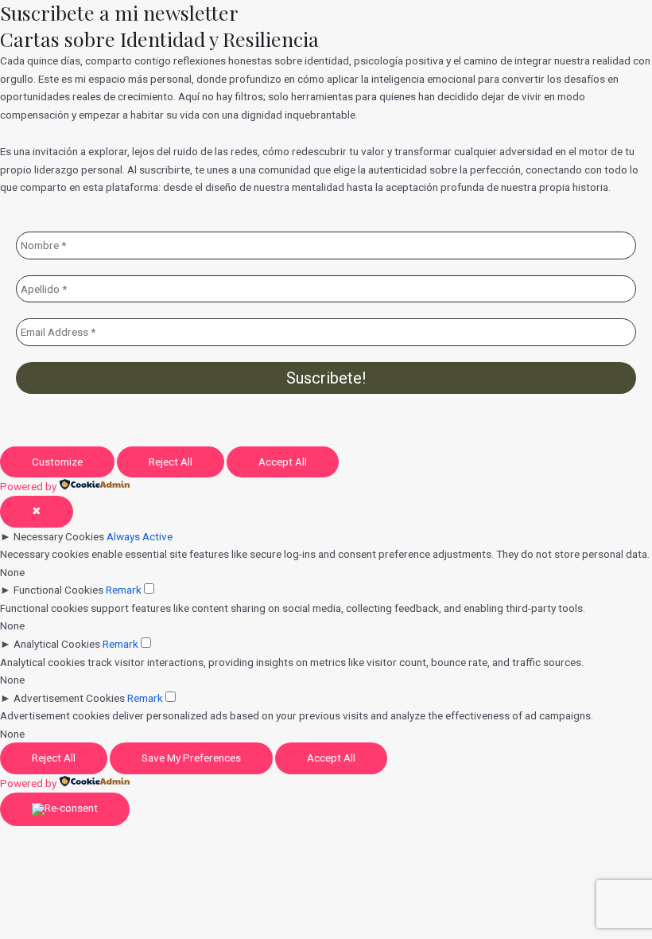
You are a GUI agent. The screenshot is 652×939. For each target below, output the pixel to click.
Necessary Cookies (59, 536)
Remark (124, 589)
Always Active (140, 536)
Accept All (282, 461)
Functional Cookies (58, 589)
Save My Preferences (191, 757)
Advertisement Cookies (69, 698)
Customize (57, 461)
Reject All (170, 461)
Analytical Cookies (57, 643)
